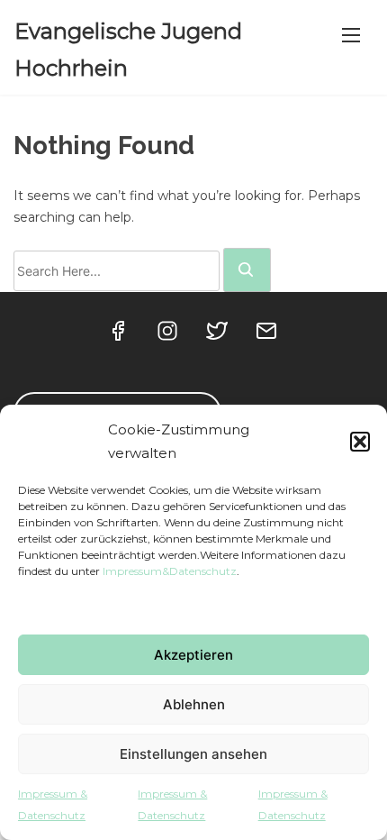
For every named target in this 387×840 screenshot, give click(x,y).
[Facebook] (119, 335)
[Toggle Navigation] (351, 35)
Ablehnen (194, 704)
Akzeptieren (193, 654)
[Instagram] (169, 335)
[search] (247, 270)
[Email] (268, 335)
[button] (360, 442)
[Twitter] (218, 335)
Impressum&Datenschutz (170, 571)
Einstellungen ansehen (193, 753)
